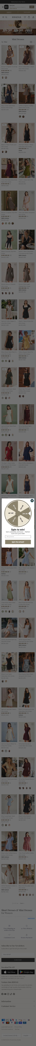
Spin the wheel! (18, 542)
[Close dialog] (32, 500)
